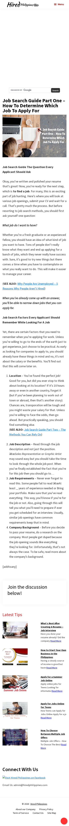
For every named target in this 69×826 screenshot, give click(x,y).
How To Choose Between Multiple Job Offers (53, 734)
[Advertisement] (34, 48)
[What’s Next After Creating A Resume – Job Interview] (15, 623)
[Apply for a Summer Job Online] (15, 677)
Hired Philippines (38, 803)
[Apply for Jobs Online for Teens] (15, 704)
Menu (61, 4)
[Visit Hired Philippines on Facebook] (24, 777)
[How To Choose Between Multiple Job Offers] (15, 730)
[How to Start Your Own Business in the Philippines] (15, 650)
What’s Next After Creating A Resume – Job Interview (52, 627)
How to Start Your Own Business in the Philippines (53, 654)
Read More (55, 640)
